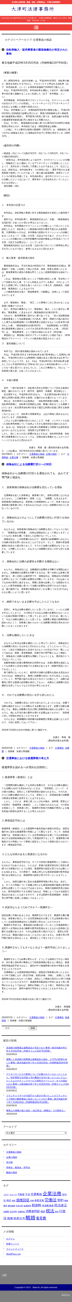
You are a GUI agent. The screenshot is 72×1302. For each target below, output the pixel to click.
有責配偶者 (48, 1205)
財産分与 (19, 1218)
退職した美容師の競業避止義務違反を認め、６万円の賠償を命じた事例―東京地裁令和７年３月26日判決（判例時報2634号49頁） (37, 1062)
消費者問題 (33, 1211)
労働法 (51, 1200)
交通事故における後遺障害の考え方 (27, 758)
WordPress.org (13, 1254)
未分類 (9, 1162)
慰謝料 (36, 1205)
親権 (10, 1218)
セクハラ (13, 1194)
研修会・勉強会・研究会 (18, 1167)
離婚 (30, 1217)
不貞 (27, 1194)
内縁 (32, 1201)
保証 (8, 1200)
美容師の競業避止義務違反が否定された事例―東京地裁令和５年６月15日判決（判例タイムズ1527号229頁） (36, 1049)
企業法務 (14, 457)
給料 (57, 1212)
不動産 (21, 1194)
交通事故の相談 (37, 454)
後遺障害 (27, 1206)
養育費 (41, 1218)
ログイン (10, 1239)
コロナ (6, 1194)
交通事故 (59, 748)
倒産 (13, 1201)
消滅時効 (21, 1212)
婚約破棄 (11, 1206)
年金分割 (19, 1206)
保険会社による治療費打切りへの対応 (29, 464)
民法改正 (60, 1205)
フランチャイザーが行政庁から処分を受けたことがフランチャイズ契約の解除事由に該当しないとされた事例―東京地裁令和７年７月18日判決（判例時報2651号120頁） (36, 1098)
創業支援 (39, 1200)
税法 (50, 1211)
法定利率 (13, 1212)
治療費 (6, 1212)
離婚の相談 (11, 1172)
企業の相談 (51, 454)
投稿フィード (12, 1244)
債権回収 (22, 1200)
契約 (60, 1200)
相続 (43, 1211)
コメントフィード (15, 1249)
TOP (4, 1275)
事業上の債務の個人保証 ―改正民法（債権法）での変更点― (36, 1110)
